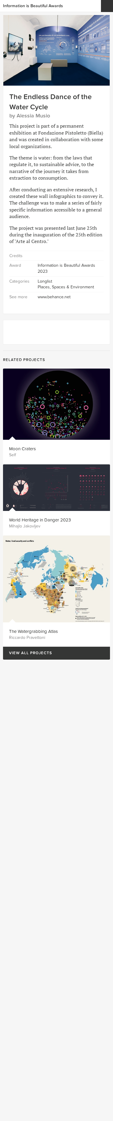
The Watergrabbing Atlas (33, 631)
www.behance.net (54, 296)
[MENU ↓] (107, 6)
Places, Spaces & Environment (66, 287)
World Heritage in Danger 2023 (40, 520)
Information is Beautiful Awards (33, 5)
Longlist (45, 281)
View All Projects (27, 653)
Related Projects (24, 359)
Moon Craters (22, 448)
